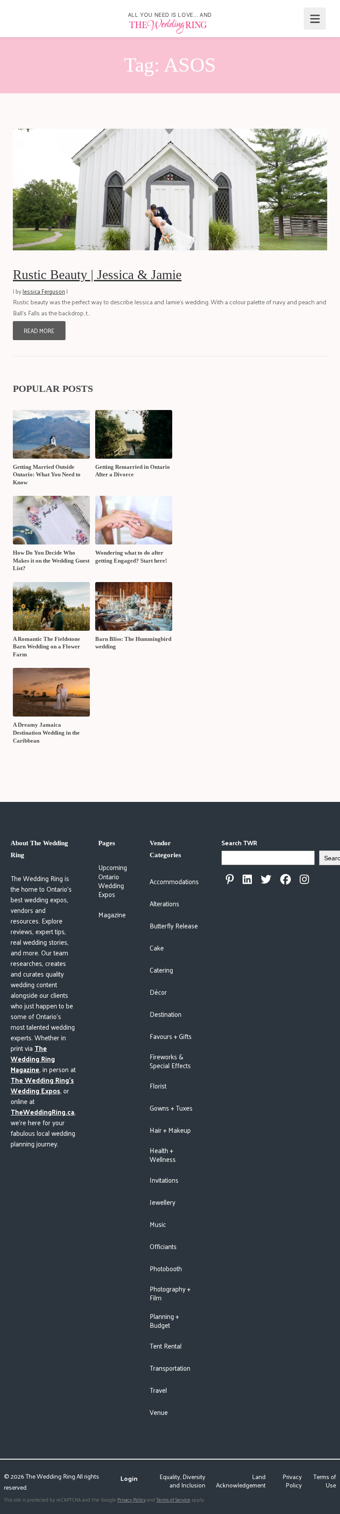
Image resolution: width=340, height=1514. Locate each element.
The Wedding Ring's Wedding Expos (42, 1085)
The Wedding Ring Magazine (33, 1058)
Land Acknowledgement (241, 1481)
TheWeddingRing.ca (42, 1112)
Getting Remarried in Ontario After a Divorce (132, 471)
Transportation (170, 1368)
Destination (166, 1014)
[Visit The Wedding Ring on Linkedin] (247, 879)
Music (158, 1224)
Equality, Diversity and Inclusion (182, 1481)
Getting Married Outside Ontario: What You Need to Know (47, 475)
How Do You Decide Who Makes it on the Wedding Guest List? (51, 560)
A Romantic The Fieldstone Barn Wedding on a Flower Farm (46, 647)
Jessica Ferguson (44, 291)
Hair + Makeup (170, 1130)
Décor (158, 992)
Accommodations (174, 881)
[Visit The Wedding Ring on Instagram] (304, 879)
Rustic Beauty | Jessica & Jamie (97, 274)
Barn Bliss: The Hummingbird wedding (133, 643)
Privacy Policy (292, 1481)
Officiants (163, 1246)
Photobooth (166, 1268)
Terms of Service (173, 1499)
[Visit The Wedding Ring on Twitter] (266, 879)
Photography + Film (170, 1293)
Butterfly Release (174, 925)
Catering (161, 970)
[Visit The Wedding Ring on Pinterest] (230, 879)
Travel (158, 1390)
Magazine (112, 914)
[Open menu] (315, 19)
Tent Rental (166, 1346)
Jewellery (162, 1202)
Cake (157, 948)
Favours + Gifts (171, 1036)
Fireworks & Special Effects (170, 1060)
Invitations (164, 1180)
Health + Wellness (163, 1154)
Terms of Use (324, 1481)
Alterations (164, 903)
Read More (39, 331)
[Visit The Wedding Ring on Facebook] (285, 879)
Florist (158, 1086)
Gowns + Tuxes (171, 1108)
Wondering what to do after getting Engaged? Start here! (131, 556)
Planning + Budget (164, 1320)
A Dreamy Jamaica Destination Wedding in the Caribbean (46, 732)
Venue (159, 1412)
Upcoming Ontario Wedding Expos (112, 880)
